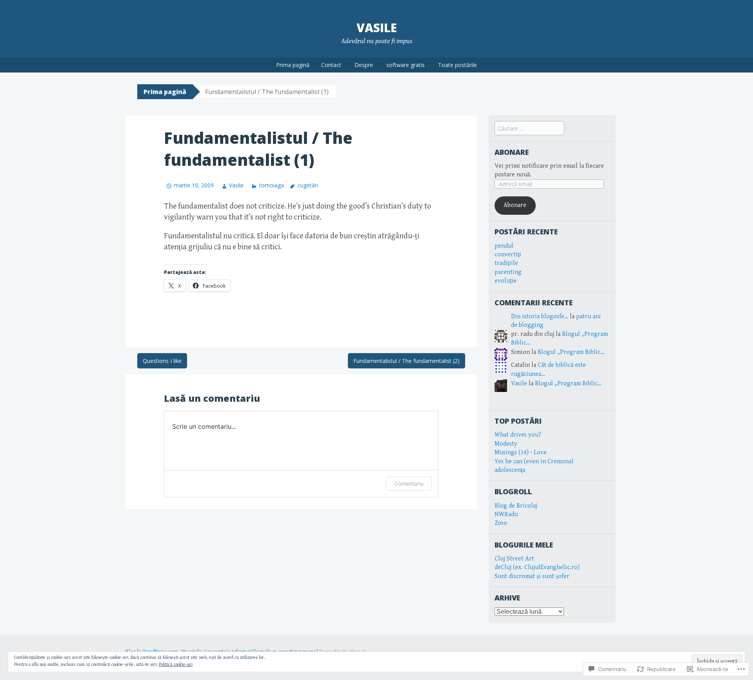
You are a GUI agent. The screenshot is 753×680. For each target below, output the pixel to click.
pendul (504, 246)
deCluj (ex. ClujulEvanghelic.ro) (537, 567)
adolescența (510, 470)
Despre (364, 65)
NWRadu (506, 514)
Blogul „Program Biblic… (571, 352)
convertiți (508, 254)
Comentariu (409, 483)
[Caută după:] (529, 128)
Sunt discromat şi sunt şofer (532, 576)
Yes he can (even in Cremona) (534, 461)
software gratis (405, 65)
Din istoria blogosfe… (539, 316)
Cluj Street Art (514, 558)
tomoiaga (271, 185)
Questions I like (162, 360)
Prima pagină (292, 65)
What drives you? (518, 435)
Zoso (501, 523)
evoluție (506, 281)
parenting (508, 272)
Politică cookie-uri (176, 664)
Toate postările (457, 65)
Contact (331, 65)
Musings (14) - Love (521, 452)
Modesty (506, 444)
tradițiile (506, 263)
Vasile (376, 28)
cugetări (308, 185)
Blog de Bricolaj (516, 506)
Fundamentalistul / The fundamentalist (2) (406, 360)
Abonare (512, 152)
